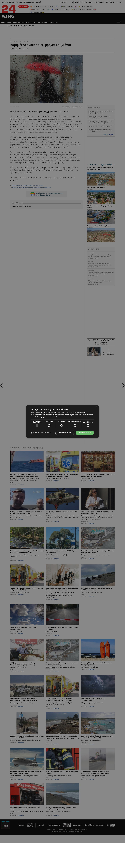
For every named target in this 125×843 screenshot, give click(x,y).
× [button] (96, 407)
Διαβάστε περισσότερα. (61, 417)
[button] (41, 433)
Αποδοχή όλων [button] (85, 433)
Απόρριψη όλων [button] (65, 433)
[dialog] (62, 421)
